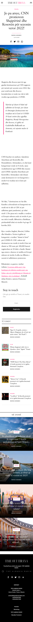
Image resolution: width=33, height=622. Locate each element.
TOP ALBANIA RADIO (16, 612)
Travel (16, 9)
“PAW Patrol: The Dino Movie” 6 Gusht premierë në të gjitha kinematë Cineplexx (20, 364)
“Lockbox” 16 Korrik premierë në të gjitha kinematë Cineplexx (20, 397)
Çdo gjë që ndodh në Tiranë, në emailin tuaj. (16, 295)
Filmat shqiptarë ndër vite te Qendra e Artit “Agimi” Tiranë (20, 348)
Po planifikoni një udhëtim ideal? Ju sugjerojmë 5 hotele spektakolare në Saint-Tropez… (16, 439)
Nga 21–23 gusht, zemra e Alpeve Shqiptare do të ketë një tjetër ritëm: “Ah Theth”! (20, 332)
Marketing (16, 609)
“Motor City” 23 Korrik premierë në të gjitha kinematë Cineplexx (20, 381)
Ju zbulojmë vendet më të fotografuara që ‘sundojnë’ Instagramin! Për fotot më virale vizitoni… (16, 538)
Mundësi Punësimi (16, 615)
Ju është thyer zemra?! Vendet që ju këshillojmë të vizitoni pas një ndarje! (16, 506)
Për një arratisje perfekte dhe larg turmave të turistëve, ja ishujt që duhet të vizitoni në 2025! (16, 473)
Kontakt (16, 606)
